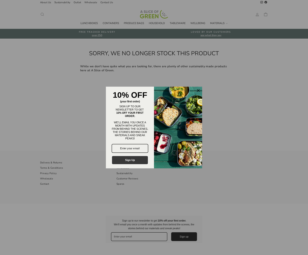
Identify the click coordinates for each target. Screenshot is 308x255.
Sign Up (130, 160)
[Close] (198, 90)
